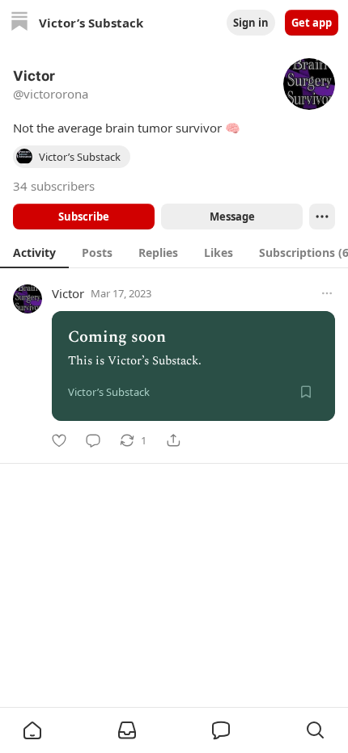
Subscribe (83, 216)
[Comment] (93, 440)
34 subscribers (54, 186)
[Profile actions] (322, 216)
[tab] (34, 252)
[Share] (173, 440)
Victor (68, 293)
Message (232, 216)
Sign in (251, 22)
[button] (32, 730)
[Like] (59, 440)
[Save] (306, 392)
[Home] (19, 23)
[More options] (327, 293)
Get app (311, 22)
